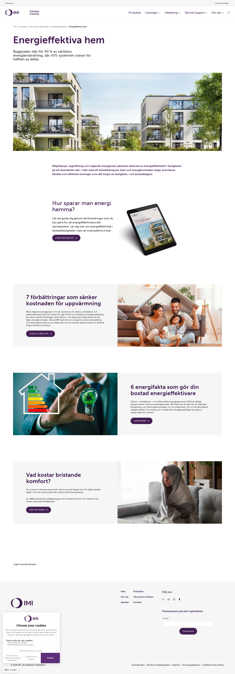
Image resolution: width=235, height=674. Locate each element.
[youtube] (169, 599)
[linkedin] (163, 599)
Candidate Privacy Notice (213, 665)
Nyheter (125, 602)
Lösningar (151, 12)
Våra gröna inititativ (143, 597)
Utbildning (171, 12)
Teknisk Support (195, 12)
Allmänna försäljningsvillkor (158, 665)
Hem (15, 27)
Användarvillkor (138, 665)
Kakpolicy (176, 665)
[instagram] (174, 599)
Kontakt (137, 602)
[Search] (229, 12)
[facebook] (179, 599)
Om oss (216, 12)
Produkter (135, 12)
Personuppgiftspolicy (191, 665)
